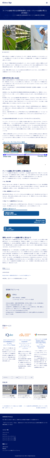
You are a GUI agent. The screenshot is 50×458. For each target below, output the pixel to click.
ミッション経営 (30, 377)
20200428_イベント (7, 377)
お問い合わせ (5, 446)
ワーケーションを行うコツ (24, 395)
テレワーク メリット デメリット (9, 436)
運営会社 (4, 448)
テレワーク (4, 434)
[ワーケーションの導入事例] (9, 389)
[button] (47, 3)
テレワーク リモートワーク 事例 (9, 438)
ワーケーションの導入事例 (8, 395)
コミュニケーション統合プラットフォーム (11, 450)
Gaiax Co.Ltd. (21, 455)
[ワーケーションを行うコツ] (25, 389)
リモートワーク (5, 432)
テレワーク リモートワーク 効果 (9, 440)
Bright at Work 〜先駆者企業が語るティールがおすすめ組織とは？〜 (16, 275)
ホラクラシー (22, 377)
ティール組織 (15, 377)
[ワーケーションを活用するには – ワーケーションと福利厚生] (40, 389)
